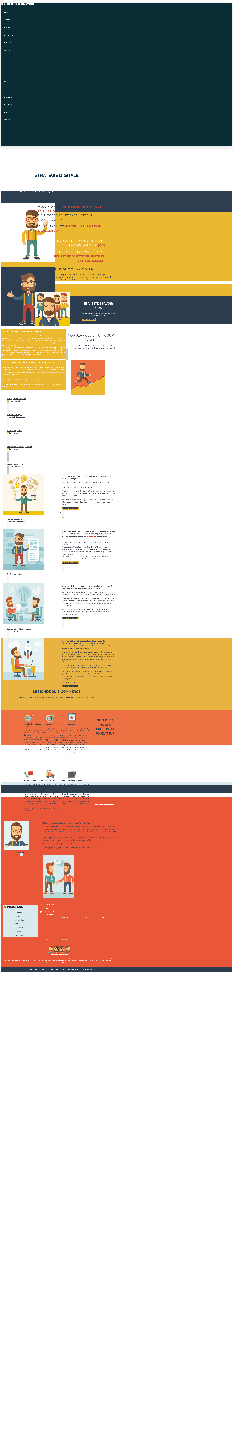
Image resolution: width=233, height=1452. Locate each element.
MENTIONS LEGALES (109, 804)
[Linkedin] (21, 854)
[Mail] (22, 854)
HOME (96, 804)
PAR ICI (101, 804)
